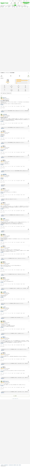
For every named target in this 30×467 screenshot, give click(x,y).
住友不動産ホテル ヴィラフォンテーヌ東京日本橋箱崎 (7, 72)
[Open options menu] (28, 97)
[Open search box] (1, 93)
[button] (5, 98)
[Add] (28, 73)
